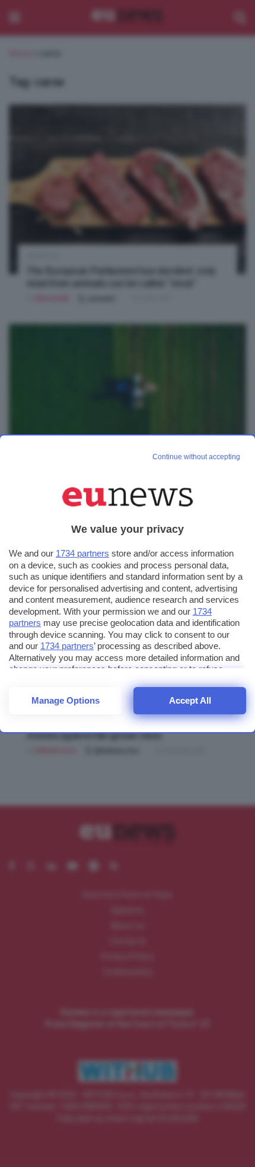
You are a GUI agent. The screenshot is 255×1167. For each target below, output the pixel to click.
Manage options (65, 700)
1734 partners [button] (82, 553)
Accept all (190, 700)
